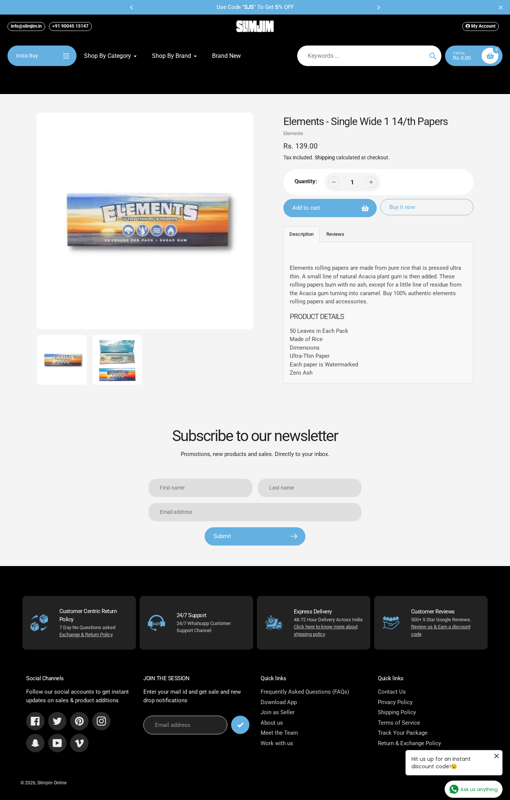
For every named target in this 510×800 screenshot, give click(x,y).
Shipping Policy (397, 712)
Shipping (325, 157)
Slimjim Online (51, 782)
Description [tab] (301, 234)
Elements (293, 133)
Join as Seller (278, 712)
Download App (279, 702)
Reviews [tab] (335, 234)
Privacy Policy (395, 702)
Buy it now (402, 207)
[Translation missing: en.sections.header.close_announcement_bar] (500, 7)
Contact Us (392, 691)
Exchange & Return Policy (86, 634)
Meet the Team (279, 732)
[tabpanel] (378, 312)
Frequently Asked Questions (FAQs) (305, 691)
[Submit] (240, 725)
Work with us (277, 743)
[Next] (378, 7)
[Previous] (132, 7)
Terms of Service (399, 722)
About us (272, 722)
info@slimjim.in (26, 26)
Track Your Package (402, 732)
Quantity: (306, 181)
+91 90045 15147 (70, 26)
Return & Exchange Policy (409, 743)
